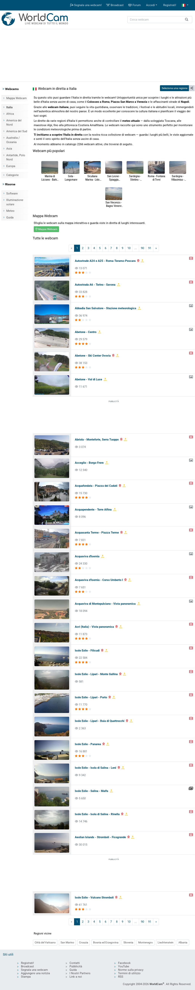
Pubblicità (76, 966)
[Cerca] (186, 19)
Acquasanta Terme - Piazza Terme (97, 532)
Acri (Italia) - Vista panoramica (94, 626)
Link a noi (76, 976)
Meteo (10, 211)
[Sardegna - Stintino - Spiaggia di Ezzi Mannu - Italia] (135, 167)
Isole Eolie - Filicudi (87, 650)
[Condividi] (192, 88)
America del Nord (14, 123)
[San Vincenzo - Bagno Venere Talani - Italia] (113, 194)
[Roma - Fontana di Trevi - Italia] (156, 167)
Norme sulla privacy (130, 970)
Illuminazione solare (14, 202)
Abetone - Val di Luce (88, 379)
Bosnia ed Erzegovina (105, 942)
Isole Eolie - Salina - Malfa (91, 791)
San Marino (67, 942)
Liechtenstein (165, 942)
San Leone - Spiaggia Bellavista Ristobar (113, 177)
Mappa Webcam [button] (47, 229)
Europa (10, 166)
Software (12, 193)
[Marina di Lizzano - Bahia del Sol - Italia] (49, 167)
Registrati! (169, 5)
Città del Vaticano (45, 942)
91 (149, 248)
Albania (182, 942)
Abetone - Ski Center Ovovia (93, 355)
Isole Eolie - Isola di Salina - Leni (95, 767)
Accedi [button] (150, 5)
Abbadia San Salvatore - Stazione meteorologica (105, 308)
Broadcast (117, 5)
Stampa (26, 976)
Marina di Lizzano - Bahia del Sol (49, 177)
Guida (10, 217)
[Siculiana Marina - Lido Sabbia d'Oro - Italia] (92, 167)
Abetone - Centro (85, 332)
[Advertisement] (97, 55)
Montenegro (145, 942)
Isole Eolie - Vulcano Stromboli (94, 897)
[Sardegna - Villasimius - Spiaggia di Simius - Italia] (177, 167)
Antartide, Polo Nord (15, 157)
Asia (9, 148)
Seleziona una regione (174, 88)
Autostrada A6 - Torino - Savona (95, 284)
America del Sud (16, 131)
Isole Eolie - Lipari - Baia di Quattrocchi (99, 721)
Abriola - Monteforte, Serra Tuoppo (97, 439)
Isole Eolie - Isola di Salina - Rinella (97, 814)
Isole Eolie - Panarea (88, 744)
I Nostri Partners (80, 973)
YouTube (123, 966)
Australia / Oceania (13, 140)
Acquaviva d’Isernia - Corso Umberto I (99, 580)
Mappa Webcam (16, 98)
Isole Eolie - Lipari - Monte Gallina (96, 674)
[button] (185, 5)
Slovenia (128, 942)
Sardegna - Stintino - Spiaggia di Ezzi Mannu (135, 177)
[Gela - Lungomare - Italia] (71, 167)
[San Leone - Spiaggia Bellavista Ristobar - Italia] (113, 167)
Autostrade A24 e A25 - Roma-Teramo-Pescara (105, 261)
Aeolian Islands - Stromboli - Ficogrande (100, 837)
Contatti (75, 963)
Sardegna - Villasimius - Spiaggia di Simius (177, 177)
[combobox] (159, 19)
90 (142, 248)
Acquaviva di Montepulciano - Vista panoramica (105, 603)
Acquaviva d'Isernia (87, 556)
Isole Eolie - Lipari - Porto (91, 697)
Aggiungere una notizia (35, 973)
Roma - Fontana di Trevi (156, 177)
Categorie (12, 175)
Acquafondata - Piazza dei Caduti (96, 485)
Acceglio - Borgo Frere (89, 462)
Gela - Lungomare (71, 177)
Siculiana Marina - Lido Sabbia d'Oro (92, 177)
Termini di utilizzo (129, 973)
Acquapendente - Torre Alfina (93, 509)
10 (128, 248)
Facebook (124, 963)
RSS (120, 976)
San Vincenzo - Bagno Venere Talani (113, 204)
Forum (136, 5)
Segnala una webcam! (87, 5)
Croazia (83, 942)
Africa (10, 113)
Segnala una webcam (34, 970)
